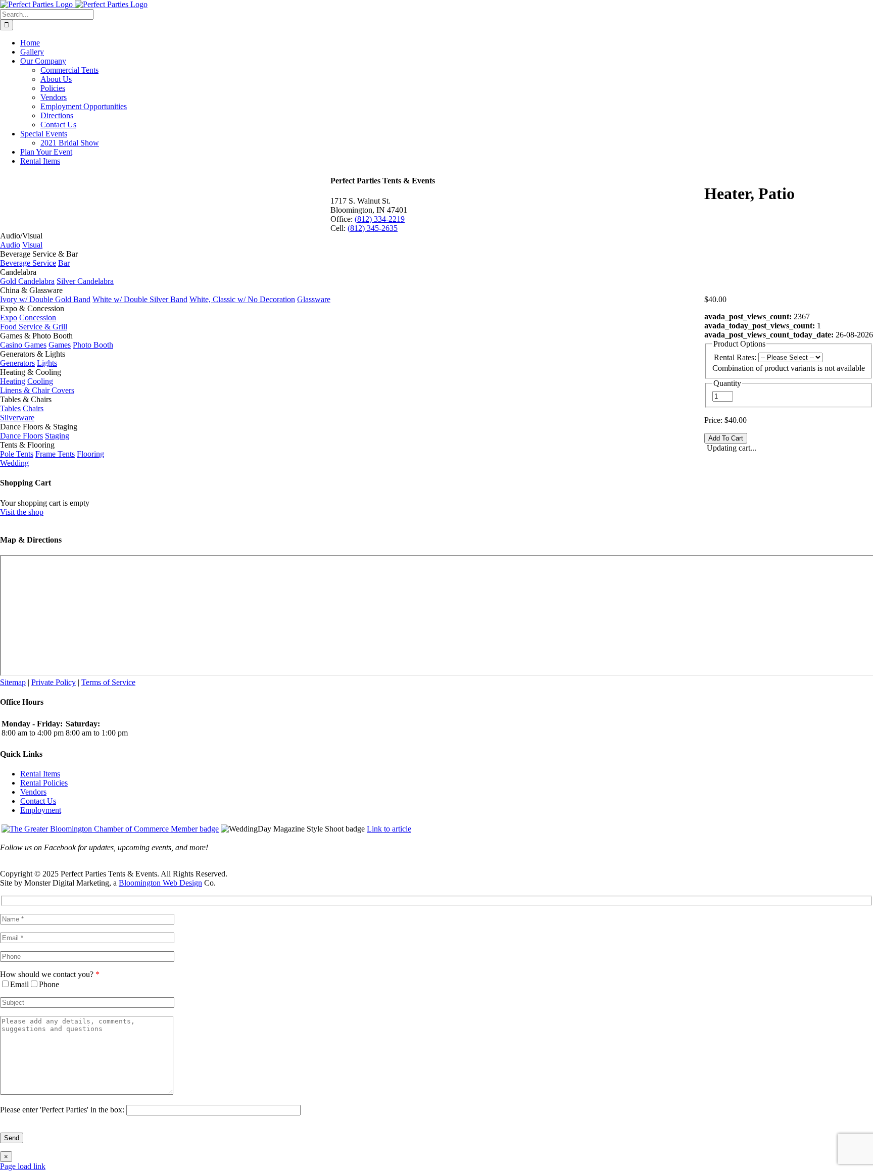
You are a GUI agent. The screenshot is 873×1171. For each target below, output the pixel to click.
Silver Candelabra (85, 281)
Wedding (14, 463)
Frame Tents (55, 454)
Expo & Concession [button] (32, 308)
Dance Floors (21, 435)
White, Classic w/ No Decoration (242, 299)
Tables (10, 408)
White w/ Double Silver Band (139, 299)
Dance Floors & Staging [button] (38, 426)
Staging (57, 435)
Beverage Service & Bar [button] (39, 254)
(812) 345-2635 (373, 228)
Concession (37, 317)
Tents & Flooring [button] (27, 445)
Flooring (90, 454)
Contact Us (38, 801)
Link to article (389, 828)
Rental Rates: (735, 357)
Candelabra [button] (18, 272)
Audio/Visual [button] (21, 235)
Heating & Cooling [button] (30, 372)
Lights (47, 363)
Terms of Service (108, 682)
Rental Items (40, 773)
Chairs (33, 408)
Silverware (17, 417)
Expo (8, 317)
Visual (32, 244)
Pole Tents (16, 454)
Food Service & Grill (33, 326)
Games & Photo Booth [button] (36, 335)
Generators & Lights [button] (32, 354)
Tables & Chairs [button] (26, 399)
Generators (17, 363)
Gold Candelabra (27, 281)
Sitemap (13, 682)
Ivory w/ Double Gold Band (45, 299)
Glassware (313, 299)
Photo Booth (93, 344)
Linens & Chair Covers (37, 390)
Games (59, 344)
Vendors (33, 792)
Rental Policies (44, 782)
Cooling (40, 381)
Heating (12, 381)
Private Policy (53, 682)
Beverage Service (28, 263)
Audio (10, 244)
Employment (40, 810)
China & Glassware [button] (31, 290)
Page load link (22, 1166)
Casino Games (23, 344)
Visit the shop (21, 512)
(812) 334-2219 (380, 219)
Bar (64, 263)
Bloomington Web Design (160, 883)
